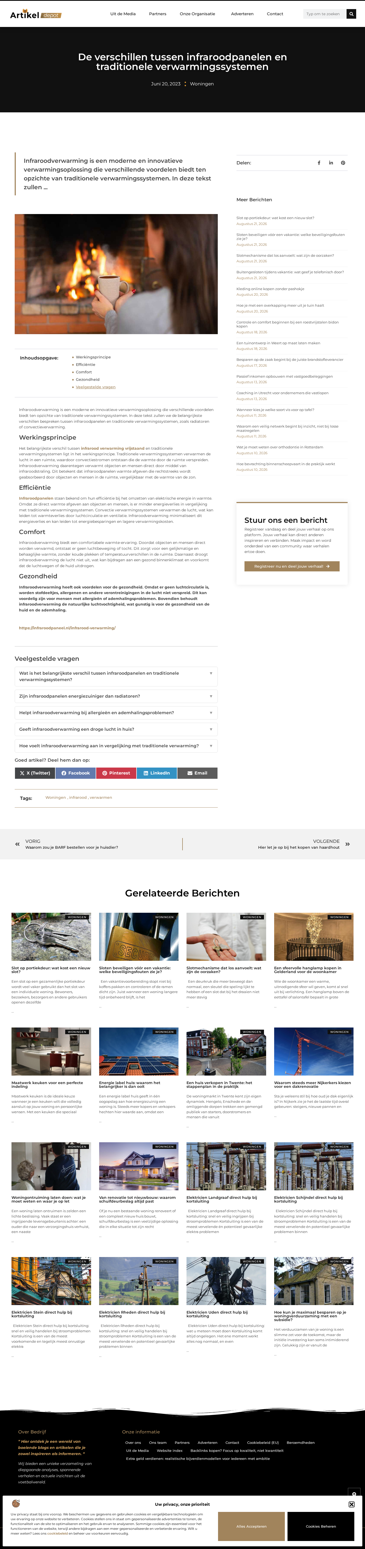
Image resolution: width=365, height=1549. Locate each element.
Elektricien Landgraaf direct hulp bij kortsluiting (222, 1199)
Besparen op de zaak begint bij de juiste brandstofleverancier (289, 359)
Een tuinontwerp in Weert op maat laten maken (278, 343)
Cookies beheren (321, 1526)
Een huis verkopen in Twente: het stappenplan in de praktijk (219, 1084)
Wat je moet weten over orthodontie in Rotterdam (279, 447)
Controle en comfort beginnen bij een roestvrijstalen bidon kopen (287, 324)
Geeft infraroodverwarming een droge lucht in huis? (116, 729)
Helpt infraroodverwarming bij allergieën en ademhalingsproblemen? (116, 712)
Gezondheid (88, 379)
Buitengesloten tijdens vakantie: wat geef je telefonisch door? (290, 272)
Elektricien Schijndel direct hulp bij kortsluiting (308, 1199)
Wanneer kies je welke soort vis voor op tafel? (275, 410)
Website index (170, 1450)
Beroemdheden (301, 1442)
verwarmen (101, 797)
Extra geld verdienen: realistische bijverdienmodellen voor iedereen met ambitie (198, 1458)
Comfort (84, 372)
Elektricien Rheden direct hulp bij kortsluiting (132, 1314)
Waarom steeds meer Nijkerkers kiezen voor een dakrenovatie (312, 1084)
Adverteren (242, 13)
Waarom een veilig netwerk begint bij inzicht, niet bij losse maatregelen (287, 428)
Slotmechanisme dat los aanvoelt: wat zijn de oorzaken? (285, 255)
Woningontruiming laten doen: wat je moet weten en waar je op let (48, 1199)
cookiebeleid (57, 1533)
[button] (351, 1504)
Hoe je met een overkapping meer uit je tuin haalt (280, 305)
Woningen (202, 83)
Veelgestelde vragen (96, 387)
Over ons (133, 1442)
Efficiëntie (85, 364)
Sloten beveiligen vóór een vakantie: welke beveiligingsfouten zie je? (290, 236)
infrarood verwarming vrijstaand (113, 448)
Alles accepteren (251, 1526)
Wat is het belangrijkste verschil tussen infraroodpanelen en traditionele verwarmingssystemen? (116, 676)
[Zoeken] (351, 14)
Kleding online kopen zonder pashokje (270, 289)
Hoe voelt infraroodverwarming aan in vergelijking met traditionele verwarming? (116, 745)
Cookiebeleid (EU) (263, 1442)
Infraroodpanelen (36, 498)
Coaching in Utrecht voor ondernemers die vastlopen (282, 393)
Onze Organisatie (197, 13)
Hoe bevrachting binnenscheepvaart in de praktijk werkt (285, 464)
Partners (157, 13)
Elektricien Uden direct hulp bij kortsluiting (217, 1314)
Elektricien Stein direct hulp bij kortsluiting (41, 1314)
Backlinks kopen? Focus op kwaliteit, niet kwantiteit (237, 1450)
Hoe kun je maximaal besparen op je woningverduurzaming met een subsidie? (310, 1316)
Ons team (158, 1442)
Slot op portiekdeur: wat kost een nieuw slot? (275, 218)
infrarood (78, 797)
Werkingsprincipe (93, 357)
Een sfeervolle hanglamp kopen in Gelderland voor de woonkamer (307, 970)
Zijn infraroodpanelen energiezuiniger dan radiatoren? (116, 696)
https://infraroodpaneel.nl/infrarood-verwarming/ (67, 628)
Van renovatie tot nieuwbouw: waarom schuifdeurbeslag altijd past (137, 1199)
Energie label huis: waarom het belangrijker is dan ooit (129, 1084)
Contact (275, 13)
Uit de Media (123, 13)
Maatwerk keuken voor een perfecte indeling (47, 1084)
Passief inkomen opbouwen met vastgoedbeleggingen (284, 376)
